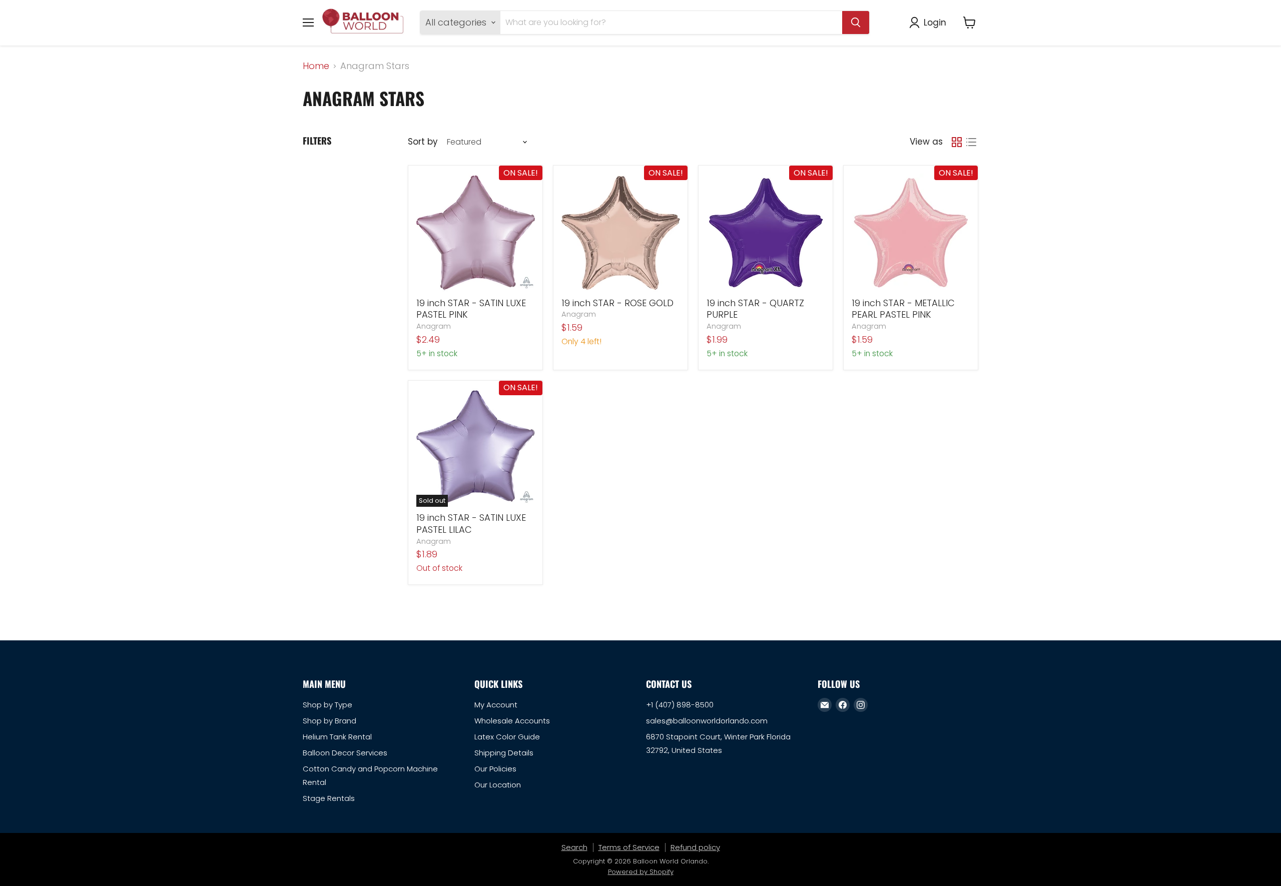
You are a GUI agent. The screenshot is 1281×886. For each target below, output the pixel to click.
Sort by (422, 142)
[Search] (855, 22)
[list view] (971, 142)
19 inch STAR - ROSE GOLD (617, 303)
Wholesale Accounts (512, 720)
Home (316, 66)
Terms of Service (629, 847)
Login (935, 22)
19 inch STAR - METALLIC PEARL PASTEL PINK (903, 309)
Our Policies (495, 768)
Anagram (433, 326)
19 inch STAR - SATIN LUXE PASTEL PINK (471, 309)
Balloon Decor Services (345, 752)
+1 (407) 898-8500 (680, 704)
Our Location (497, 784)
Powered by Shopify (641, 871)
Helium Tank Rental (337, 736)
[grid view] (956, 142)
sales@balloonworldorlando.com (707, 720)
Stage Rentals (329, 798)
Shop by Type (327, 704)
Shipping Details (503, 752)
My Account (495, 704)
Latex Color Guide (507, 736)
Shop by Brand (329, 720)
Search (574, 847)
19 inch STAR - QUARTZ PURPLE (755, 309)
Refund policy (695, 847)
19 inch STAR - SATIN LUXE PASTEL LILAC (471, 523)
